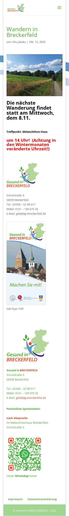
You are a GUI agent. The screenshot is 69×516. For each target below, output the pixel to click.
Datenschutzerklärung (42, 499)
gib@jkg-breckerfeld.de (31, 213)
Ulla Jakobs (19, 42)
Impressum (15, 499)
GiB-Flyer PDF (15, 309)
